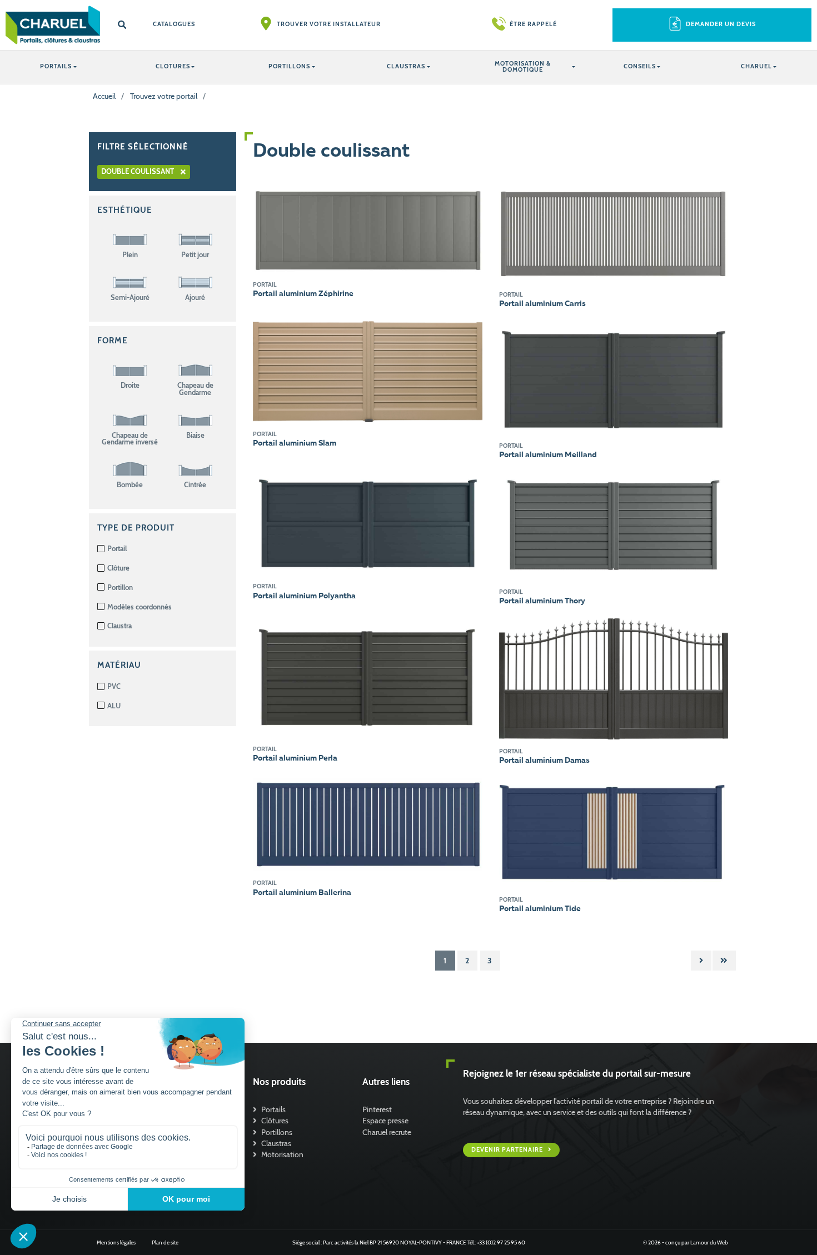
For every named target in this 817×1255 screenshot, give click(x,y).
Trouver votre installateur (329, 24)
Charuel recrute (386, 1132)
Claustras (276, 1143)
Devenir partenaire (508, 1149)
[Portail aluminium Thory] (614, 525)
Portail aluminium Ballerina (302, 893)
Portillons (276, 1132)
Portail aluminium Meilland (548, 455)
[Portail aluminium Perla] (367, 677)
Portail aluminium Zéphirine (303, 294)
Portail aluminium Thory (542, 601)
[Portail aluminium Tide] (614, 832)
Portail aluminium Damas (544, 760)
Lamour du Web (709, 1242)
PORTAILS (56, 66)
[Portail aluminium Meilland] (614, 377)
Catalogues (174, 24)
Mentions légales (116, 1242)
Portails (273, 1109)
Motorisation (282, 1154)
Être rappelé (533, 24)
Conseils (640, 66)
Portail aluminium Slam (294, 443)
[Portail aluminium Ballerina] (367, 824)
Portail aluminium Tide (540, 909)
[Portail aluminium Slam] (367, 371)
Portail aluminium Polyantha (304, 596)
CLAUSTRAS (406, 66)
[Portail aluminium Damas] (614, 678)
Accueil (104, 96)
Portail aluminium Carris (542, 304)
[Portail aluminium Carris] (614, 234)
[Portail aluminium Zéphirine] (367, 229)
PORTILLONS (289, 66)
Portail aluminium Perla (295, 758)
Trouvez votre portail (163, 96)
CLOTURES (173, 66)
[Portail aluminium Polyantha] (367, 522)
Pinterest (377, 1109)
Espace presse (385, 1120)
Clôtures (274, 1120)
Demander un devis (721, 24)
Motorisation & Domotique (523, 66)
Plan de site (165, 1242)
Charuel (756, 66)
